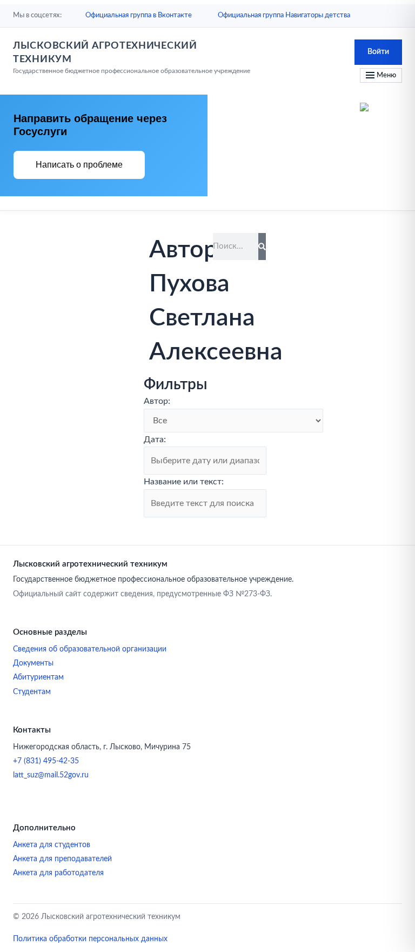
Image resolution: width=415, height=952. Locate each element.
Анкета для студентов (51, 845)
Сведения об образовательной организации (89, 649)
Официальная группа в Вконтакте (138, 15)
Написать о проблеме (79, 164)
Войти (378, 52)
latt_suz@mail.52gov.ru (51, 775)
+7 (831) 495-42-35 (46, 761)
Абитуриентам (38, 677)
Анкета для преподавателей (62, 859)
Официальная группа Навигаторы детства (284, 15)
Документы (33, 663)
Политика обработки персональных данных (90, 939)
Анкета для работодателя (58, 873)
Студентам (32, 692)
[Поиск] (262, 246)
